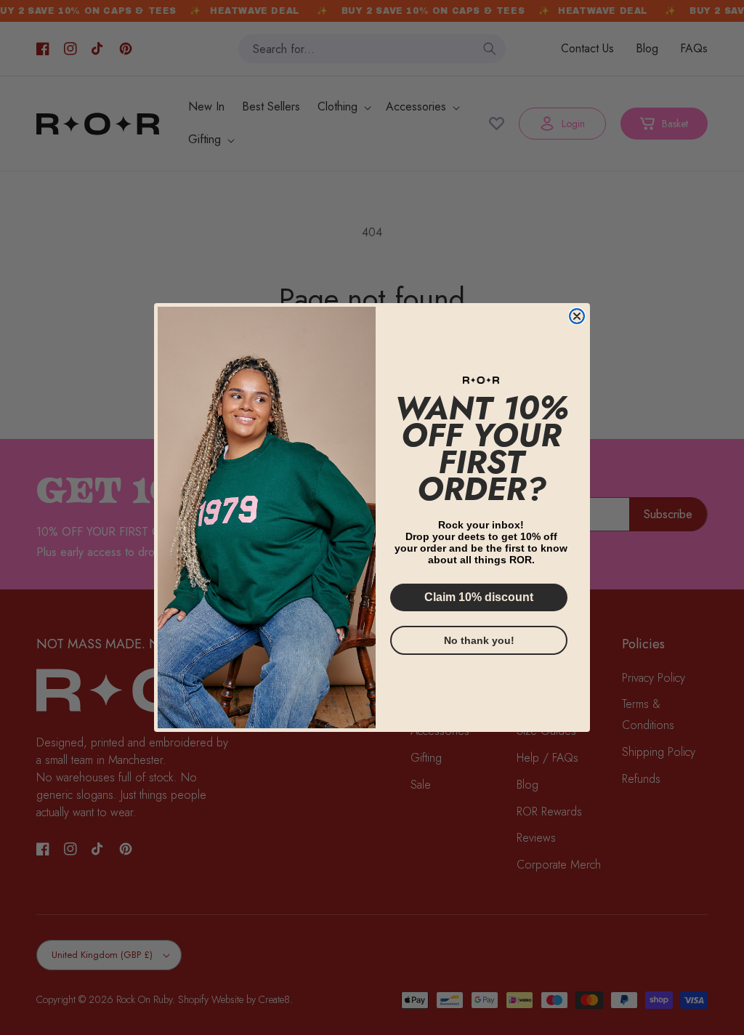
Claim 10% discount (478, 597)
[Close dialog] (577, 316)
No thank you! (479, 640)
